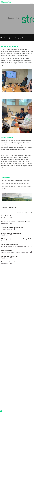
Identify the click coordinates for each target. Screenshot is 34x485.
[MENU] (31, 2)
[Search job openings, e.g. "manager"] (17, 37)
